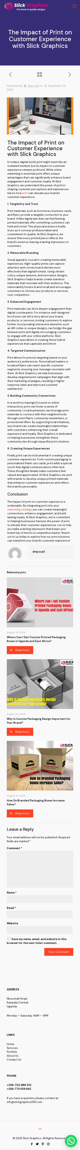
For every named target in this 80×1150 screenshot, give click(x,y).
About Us (12, 1055)
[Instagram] (48, 1144)
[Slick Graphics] (26, 6)
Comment (14, 848)
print (25, 193)
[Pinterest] (43, 1144)
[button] (71, 1141)
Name (12, 892)
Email (11, 908)
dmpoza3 (33, 86)
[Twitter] (37, 1144)
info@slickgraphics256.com (24, 1102)
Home (10, 1044)
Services (12, 1048)
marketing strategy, (19, 509)
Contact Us (14, 1059)
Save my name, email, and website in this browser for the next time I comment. (36, 941)
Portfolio (12, 1052)
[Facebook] (32, 1144)
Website (12, 923)
